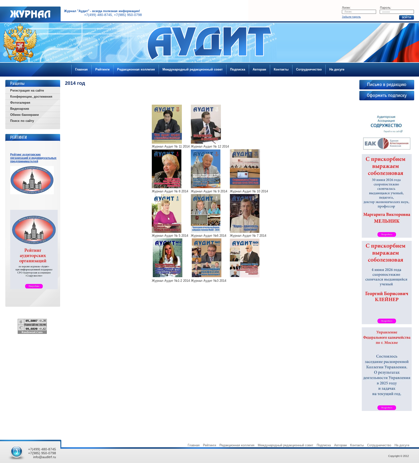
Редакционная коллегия (136, 69)
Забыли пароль (351, 16)
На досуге (336, 69)
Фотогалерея (20, 102)
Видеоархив (19, 108)
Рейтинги (102, 69)
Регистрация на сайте (27, 90)
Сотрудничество (309, 69)
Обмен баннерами (24, 115)
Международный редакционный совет (192, 69)
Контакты (281, 69)
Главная (81, 69)
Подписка (237, 69)
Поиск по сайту (22, 121)
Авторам (259, 69)
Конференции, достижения (31, 96)
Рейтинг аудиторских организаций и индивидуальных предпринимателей (33, 158)
